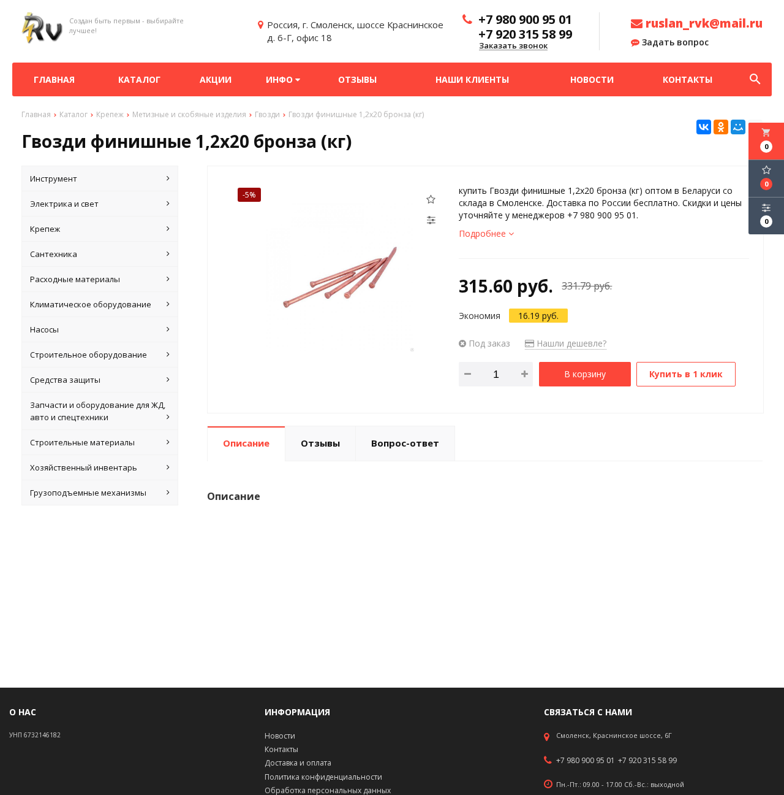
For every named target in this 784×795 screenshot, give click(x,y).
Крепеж (45, 228)
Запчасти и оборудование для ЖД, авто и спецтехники (97, 411)
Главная (54, 79)
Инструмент (53, 178)
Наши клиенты (472, 79)
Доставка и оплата (298, 763)
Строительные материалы (82, 442)
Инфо (280, 79)
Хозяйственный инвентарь (83, 467)
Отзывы (357, 79)
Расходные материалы (75, 279)
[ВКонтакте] (703, 127)
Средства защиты (65, 379)
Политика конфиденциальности (323, 777)
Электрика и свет (64, 203)
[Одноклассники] (721, 127)
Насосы (44, 329)
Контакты (687, 79)
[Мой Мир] (738, 127)
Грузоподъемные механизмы (88, 492)
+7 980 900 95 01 (585, 761)
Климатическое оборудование (90, 304)
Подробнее (483, 233)
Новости (592, 79)
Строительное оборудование (88, 354)
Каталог (139, 79)
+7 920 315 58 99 (647, 761)
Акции (216, 79)
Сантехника (53, 253)
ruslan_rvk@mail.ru (703, 23)
